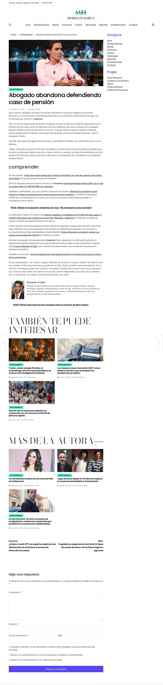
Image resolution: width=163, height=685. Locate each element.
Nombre (13, 624)
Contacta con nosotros (118, 80)
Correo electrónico (18, 635)
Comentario (15, 592)
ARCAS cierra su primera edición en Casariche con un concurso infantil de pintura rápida (29, 413)
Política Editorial (115, 87)
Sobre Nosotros (114, 77)
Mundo (55, 25)
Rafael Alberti (31, 377)
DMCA (110, 84)
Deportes (103, 25)
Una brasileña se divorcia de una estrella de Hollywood (31, 480)
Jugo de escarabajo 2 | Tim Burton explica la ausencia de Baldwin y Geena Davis (80, 480)
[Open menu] (10, 25)
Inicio (28, 25)
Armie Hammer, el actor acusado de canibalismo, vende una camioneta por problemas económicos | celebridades (30, 521)
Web (60, 635)
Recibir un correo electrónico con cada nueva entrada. (36, 660)
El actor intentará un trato (25, 246)
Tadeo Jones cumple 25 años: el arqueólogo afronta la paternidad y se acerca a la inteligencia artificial (30, 370)
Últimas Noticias (41, 25)
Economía (67, 25)
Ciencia (78, 25)
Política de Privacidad (117, 90)
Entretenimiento (118, 25)
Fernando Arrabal (34, 109)
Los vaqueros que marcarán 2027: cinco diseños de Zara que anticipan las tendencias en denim (78, 370)
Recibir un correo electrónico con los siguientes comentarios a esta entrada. (47, 655)
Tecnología (90, 25)
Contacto (133, 25)
